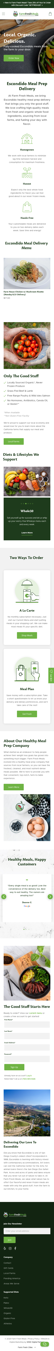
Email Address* (9, 1043)
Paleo (6, 1303)
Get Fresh (27, 714)
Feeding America (12, 1278)
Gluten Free (9, 1318)
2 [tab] (26, 928)
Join (9, 1240)
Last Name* (8, 1031)
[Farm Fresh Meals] (26, 14)
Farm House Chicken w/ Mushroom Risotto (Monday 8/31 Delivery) (24, 293)
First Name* (8, 1020)
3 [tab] (29, 928)
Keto (6, 1298)
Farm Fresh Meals (19, 1339)
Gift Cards (8, 1268)
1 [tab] (23, 928)
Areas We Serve (11, 1284)
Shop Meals (27, 635)
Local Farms (13, 441)
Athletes (8, 1324)
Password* (8, 1054)
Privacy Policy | (34, 1339)
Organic (7, 1313)
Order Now (14, 58)
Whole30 (8, 1308)
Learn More (27, 533)
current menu (35, 1013)
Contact (7, 1263)
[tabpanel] (27, 898)
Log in (29, 1076)
